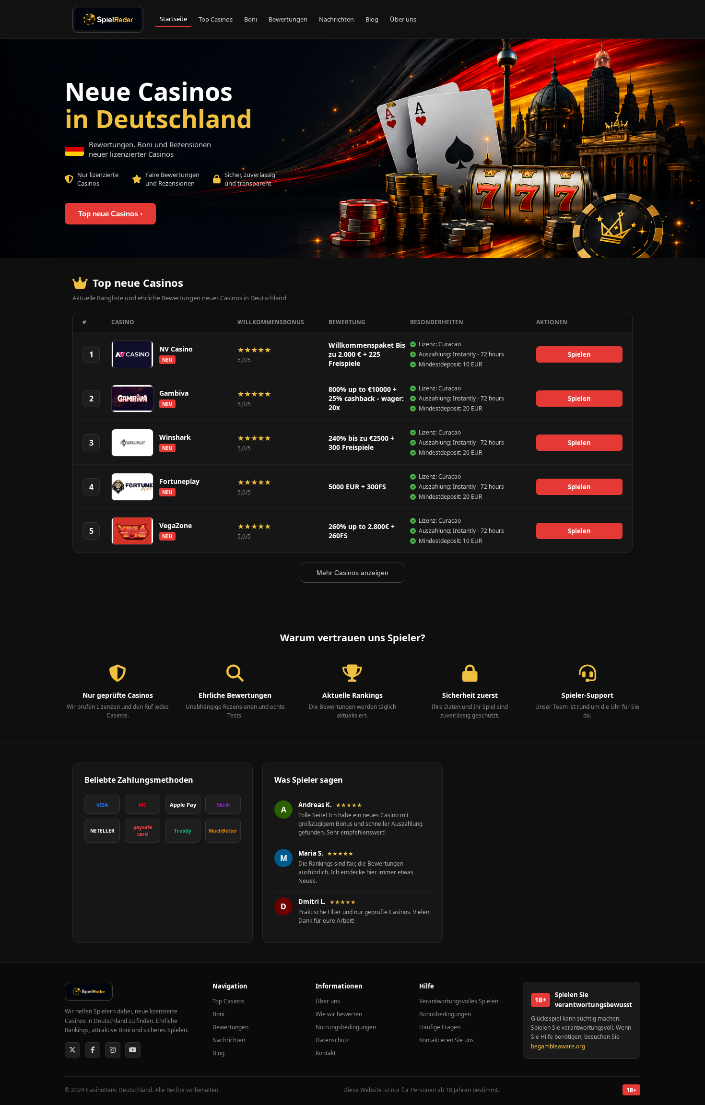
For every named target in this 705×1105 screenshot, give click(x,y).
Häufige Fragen (439, 1027)
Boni (250, 19)
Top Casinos (216, 19)
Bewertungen (288, 19)
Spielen (579, 354)
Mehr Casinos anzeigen (352, 572)
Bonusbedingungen (445, 1014)
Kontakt (326, 1053)
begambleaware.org (558, 1046)
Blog (371, 19)
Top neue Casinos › (110, 214)
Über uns (403, 19)
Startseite (173, 18)
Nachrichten (336, 19)
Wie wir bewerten (339, 1014)
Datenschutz (332, 1040)
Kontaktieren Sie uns (446, 1040)
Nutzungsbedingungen (346, 1027)
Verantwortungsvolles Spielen (458, 1001)
